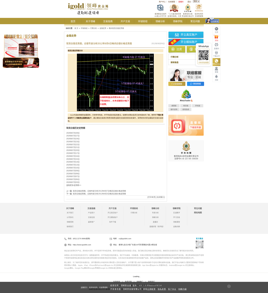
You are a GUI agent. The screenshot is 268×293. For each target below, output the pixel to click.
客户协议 (172, 289)
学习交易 (176, 217)
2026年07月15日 (73, 159)
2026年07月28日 (73, 133)
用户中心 (162, 2)
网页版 (185, 106)
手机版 (197, 106)
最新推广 (91, 222)
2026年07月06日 (73, 179)
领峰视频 (70, 222)
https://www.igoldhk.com (82, 245)
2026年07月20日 (73, 150)
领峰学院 (177, 21)
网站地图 (198, 212)
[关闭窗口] (160, 197)
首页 (73, 21)
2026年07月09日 (73, 171)
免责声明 (128, 282)
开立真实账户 (189, 34)
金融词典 (176, 227)
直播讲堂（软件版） (157, 227)
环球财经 (143, 21)
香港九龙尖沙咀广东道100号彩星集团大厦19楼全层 (138, 245)
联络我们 (70, 227)
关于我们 (70, 213)
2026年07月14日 (73, 162)
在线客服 (171, 2)
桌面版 (173, 106)
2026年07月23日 (73, 142)
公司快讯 (70, 217)
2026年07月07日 (73, 176)
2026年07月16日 (73, 156)
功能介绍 (182, 289)
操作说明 (174, 110)
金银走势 (103, 28)
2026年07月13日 (73, 165)
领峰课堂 (176, 222)
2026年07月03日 (73, 182)
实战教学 (176, 213)
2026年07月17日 (73, 153)
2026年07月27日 (73, 136)
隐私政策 (162, 289)
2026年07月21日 (73, 147)
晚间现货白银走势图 (116, 28)
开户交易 (125, 21)
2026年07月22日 (73, 144)
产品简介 (91, 213)
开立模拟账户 (189, 42)
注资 (179, 49)
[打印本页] (151, 197)
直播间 (180, 2)
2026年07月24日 (73, 139)
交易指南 (108, 21)
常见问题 (195, 21)
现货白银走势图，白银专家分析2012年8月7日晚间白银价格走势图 (99, 191)
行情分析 (93, 28)
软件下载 (112, 222)
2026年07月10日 (73, 168)
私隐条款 (116, 282)
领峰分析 (160, 21)
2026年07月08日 (73, 174)
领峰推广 (140, 282)
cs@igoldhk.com (125, 239)
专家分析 (155, 213)
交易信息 (91, 217)
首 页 (76, 28)
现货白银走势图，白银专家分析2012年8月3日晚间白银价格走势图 (99, 194)
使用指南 (185, 110)
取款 (197, 49)
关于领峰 (90, 21)
